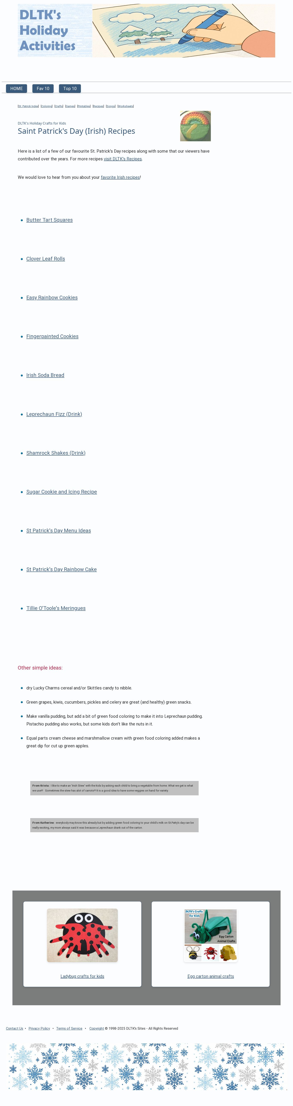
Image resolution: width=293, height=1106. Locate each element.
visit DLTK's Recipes (123, 158)
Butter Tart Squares (49, 220)
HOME (16, 88)
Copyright (96, 1028)
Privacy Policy (39, 1028)
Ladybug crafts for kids (82, 976)
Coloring (46, 106)
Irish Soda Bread (45, 375)
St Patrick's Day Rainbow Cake (61, 569)
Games (70, 106)
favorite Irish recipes (120, 177)
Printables (84, 106)
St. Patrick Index (28, 106)
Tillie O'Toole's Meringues (56, 608)
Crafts (59, 106)
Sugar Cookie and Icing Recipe (61, 492)
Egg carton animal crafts (210, 976)
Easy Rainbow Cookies (52, 298)
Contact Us (14, 1028)
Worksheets (125, 106)
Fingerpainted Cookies (52, 336)
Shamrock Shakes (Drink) (56, 453)
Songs (111, 106)
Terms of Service (69, 1028)
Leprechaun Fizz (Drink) (54, 414)
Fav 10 (43, 88)
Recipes (98, 106)
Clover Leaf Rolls (45, 259)
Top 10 (70, 88)
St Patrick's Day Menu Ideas (58, 531)
